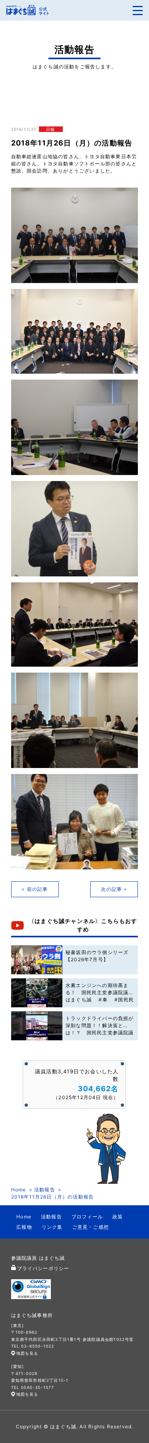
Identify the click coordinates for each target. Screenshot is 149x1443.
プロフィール (87, 1217)
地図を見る (27, 1353)
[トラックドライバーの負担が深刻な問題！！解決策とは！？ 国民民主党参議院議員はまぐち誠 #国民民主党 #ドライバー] (37, 1025)
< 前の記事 (34, 889)
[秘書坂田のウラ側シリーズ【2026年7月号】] (37, 959)
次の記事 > (114, 889)
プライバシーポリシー (43, 1268)
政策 (117, 1217)
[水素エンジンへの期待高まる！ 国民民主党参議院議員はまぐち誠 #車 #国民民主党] (37, 992)
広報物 (24, 1227)
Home (18, 1190)
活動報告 (44, 1190)
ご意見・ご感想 (90, 1227)
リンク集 (52, 1227)
